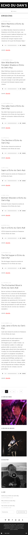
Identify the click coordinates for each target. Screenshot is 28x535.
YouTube (9, 520)
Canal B (16, 520)
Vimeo (5, 520)
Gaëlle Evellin (22, 520)
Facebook (12, 520)
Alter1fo (8, 50)
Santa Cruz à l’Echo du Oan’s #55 (10, 495)
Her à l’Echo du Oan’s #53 (8, 505)
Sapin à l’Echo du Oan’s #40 (13, 170)
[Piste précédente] (8, 475)
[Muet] (20, 45)
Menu (15, 11)
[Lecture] (2, 45)
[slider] (24, 45)
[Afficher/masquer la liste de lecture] (26, 533)
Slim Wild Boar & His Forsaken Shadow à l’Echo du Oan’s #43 (12, 65)
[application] (14, 45)
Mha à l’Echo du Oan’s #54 (8, 500)
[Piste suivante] (19, 475)
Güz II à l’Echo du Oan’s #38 (13, 228)
